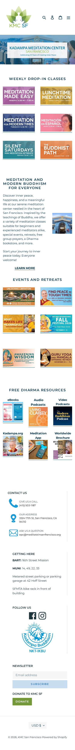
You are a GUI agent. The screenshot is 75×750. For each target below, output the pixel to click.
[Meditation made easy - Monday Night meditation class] (19, 103)
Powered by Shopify (54, 737)
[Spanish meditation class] (56, 131)
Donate (22, 701)
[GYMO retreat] (56, 366)
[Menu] (68, 17)
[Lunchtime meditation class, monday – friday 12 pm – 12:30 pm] (56, 103)
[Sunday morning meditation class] (56, 158)
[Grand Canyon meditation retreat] (19, 304)
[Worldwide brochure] (62, 458)
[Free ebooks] (13, 421)
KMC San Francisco (29, 737)
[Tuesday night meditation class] (19, 131)
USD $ (36, 725)
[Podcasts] (38, 425)
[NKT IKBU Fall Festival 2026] (56, 331)
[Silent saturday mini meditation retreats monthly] (19, 158)
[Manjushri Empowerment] (19, 366)
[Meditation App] (38, 458)
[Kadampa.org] (13, 455)
